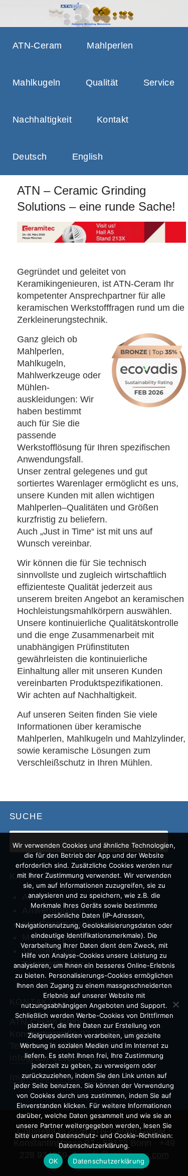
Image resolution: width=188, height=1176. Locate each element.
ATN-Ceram (37, 46)
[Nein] (175, 1004)
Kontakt (113, 120)
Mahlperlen (110, 46)
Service (159, 83)
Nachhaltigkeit (42, 120)
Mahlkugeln (37, 83)
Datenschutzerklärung (108, 1161)
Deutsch (30, 157)
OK (53, 1161)
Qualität (102, 83)
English (87, 157)
